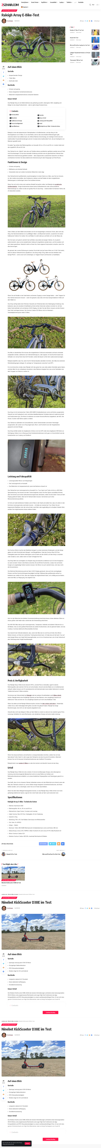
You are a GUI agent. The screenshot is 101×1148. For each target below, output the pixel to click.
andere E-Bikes (23, 763)
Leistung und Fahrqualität (45, 120)
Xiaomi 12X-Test (74, 37)
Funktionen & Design (16, 120)
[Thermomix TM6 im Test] (95, 62)
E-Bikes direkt (57, 695)
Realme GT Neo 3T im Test (77, 30)
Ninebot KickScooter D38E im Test (11, 883)
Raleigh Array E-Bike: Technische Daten (50, 126)
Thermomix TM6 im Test (76, 60)
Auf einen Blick (15, 114)
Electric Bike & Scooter (9, 10)
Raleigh (29, 695)
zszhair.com (10, 5)
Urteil (40, 123)
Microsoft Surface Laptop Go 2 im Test (80, 45)
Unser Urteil (43, 118)
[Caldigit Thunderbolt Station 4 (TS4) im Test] (95, 55)
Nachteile (14, 118)
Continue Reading (50, 1012)
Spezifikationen (15, 126)
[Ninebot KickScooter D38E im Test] (13, 874)
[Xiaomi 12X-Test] (95, 40)
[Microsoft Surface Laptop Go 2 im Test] (95, 47)
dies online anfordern (49, 703)
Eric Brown (10, 21)
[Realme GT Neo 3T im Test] (95, 32)
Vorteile (41, 115)
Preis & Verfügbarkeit (17, 123)
